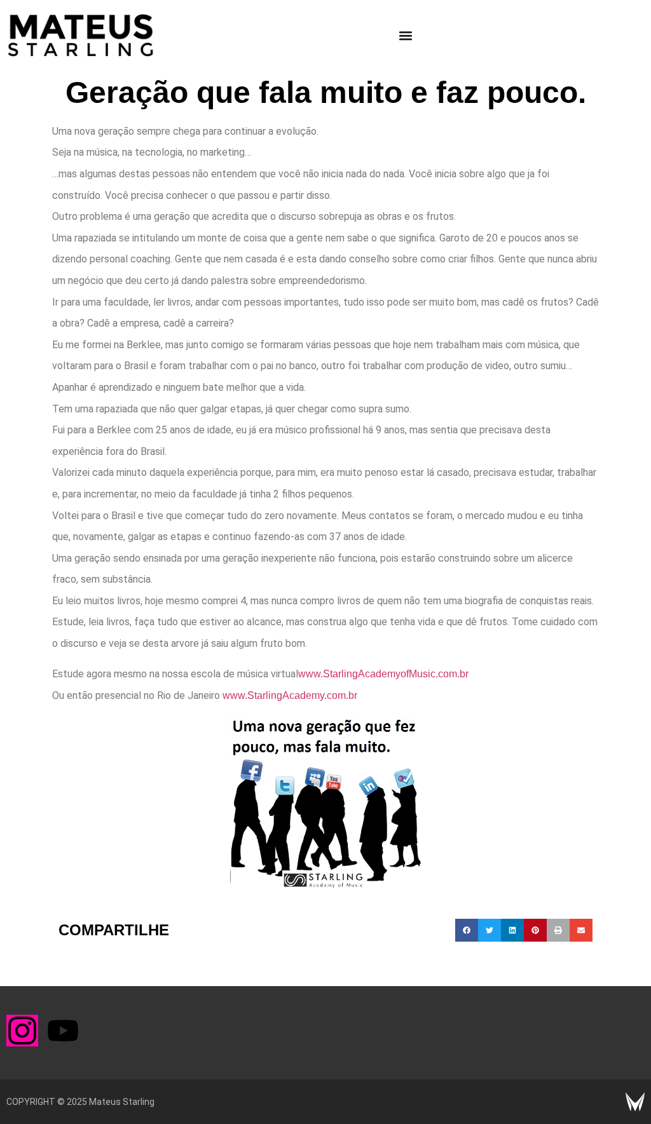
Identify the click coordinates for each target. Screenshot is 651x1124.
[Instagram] (22, 1030)
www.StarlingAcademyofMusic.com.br (383, 673)
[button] (406, 35)
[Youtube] (63, 1030)
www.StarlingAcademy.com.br (290, 695)
